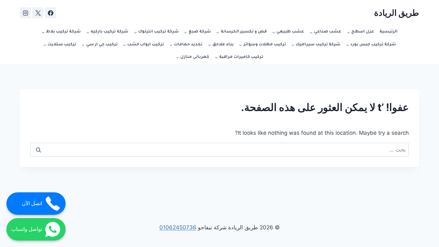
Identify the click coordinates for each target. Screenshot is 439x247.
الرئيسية (389, 32)
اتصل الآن (32, 203)
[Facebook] (50, 12)
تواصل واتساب (26, 229)
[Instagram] (25, 12)
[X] (37, 12)
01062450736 (177, 227)
